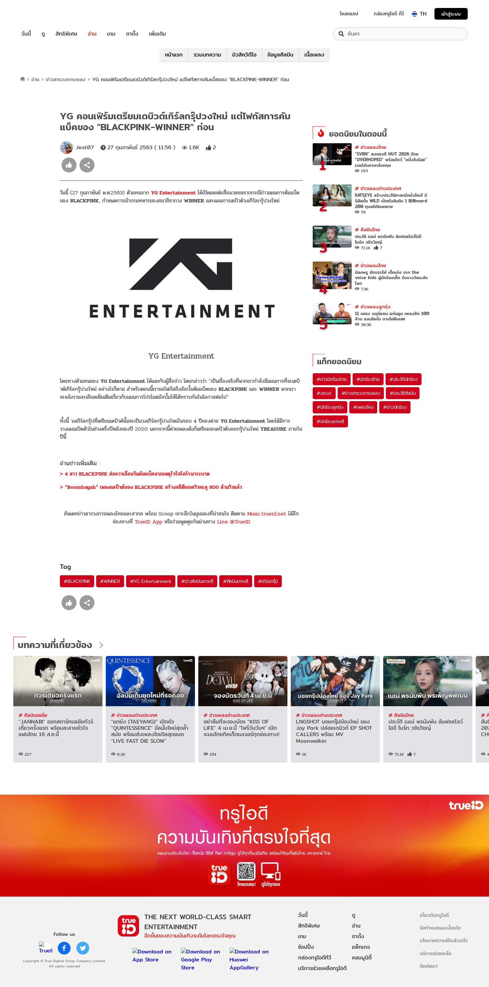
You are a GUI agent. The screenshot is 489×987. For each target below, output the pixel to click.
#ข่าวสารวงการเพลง (361, 393)
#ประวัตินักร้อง (403, 379)
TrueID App (148, 521)
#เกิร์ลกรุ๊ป (268, 581)
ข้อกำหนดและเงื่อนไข (440, 928)
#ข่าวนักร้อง (394, 407)
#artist (324, 393)
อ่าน (92, 34)
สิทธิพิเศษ (66, 34)
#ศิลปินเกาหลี (235, 581)
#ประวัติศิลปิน (402, 393)
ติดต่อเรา (428, 966)
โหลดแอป (349, 13)
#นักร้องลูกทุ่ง (330, 407)
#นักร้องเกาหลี (330, 421)
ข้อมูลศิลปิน (280, 55)
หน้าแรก (174, 55)
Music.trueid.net (266, 513)
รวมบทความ (207, 55)
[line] (45, 948)
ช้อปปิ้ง (306, 947)
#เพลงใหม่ (363, 407)
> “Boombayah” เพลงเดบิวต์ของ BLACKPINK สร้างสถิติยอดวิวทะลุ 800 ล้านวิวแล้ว (151, 487)
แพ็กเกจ (361, 947)
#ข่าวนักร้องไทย (332, 379)
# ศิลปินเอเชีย (33, 715)
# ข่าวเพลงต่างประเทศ (378, 188)
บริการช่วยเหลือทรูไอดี (322, 968)
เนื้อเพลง (314, 55)
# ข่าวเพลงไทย (370, 147)
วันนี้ (26, 34)
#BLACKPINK (77, 581)
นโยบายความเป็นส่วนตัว (444, 940)
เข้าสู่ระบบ (451, 14)
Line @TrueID (233, 521)
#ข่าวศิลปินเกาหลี (197, 581)
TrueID (41, 14)
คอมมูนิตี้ (362, 957)
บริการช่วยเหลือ (435, 953)
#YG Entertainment (151, 581)
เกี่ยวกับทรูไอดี (434, 915)
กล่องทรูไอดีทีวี (314, 957)
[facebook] (64, 948)
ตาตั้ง (132, 34)
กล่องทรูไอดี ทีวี (389, 13)
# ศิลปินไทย (367, 229)
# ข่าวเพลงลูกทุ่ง (373, 306)
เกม (111, 34)
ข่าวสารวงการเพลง (65, 79)
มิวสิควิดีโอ (244, 55)
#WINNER (110, 581)
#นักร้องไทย (368, 379)
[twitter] (82, 948)
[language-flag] (414, 14)
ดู (43, 34)
